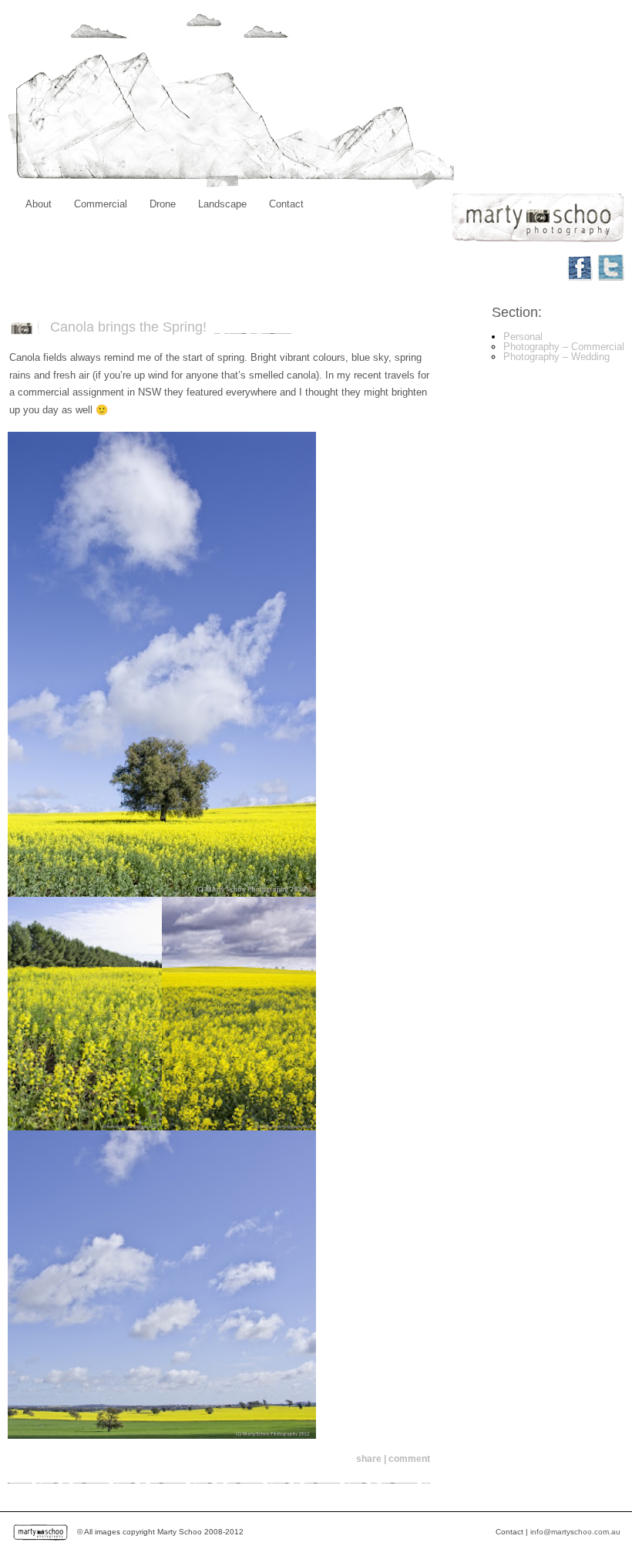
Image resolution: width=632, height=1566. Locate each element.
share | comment (393, 1458)
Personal (523, 336)
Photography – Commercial (563, 346)
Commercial (100, 204)
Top (595, 1529)
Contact (286, 204)
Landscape (222, 204)
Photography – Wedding (556, 356)
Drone (163, 204)
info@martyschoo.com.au (575, 1531)
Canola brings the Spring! (128, 327)
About (38, 204)
